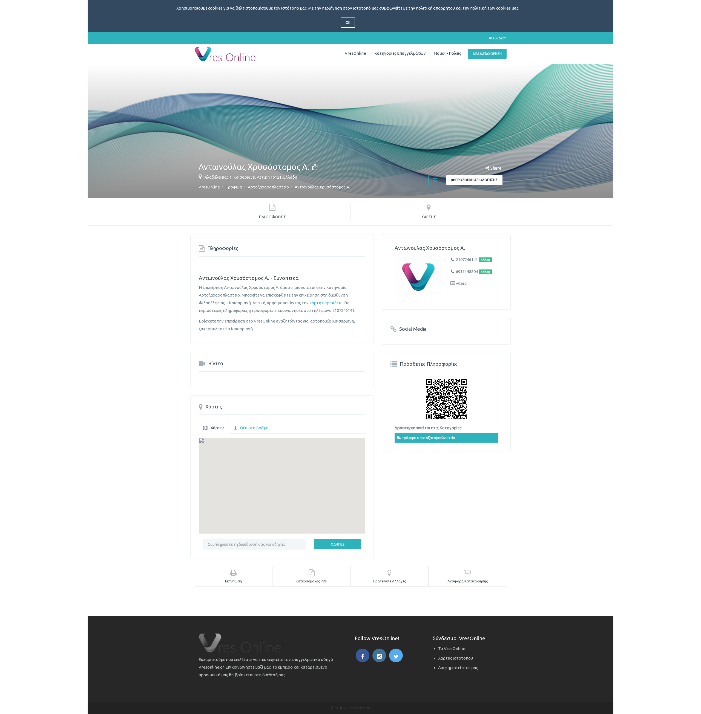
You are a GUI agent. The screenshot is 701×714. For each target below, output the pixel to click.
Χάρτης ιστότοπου (455, 658)
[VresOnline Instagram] (379, 655)
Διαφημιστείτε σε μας (458, 667)
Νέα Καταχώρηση (487, 54)
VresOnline (355, 53)
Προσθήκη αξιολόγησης (476, 180)
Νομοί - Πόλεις (447, 53)
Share (495, 168)
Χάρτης (218, 427)
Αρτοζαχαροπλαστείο (437, 438)
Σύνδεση (499, 38)
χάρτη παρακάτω (326, 302)
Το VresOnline (451, 648)
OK (348, 22)
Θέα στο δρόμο (254, 427)
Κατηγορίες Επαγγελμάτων (400, 53)
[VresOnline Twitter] (396, 655)
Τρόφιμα (409, 438)
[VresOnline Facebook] (362, 655)
